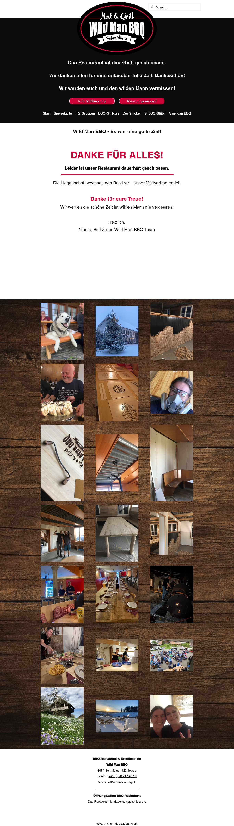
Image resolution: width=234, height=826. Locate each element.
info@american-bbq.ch (120, 782)
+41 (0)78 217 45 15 (123, 776)
